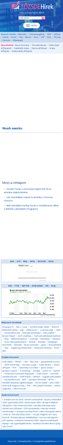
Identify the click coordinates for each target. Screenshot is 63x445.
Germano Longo (29, 364)
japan (43, 345)
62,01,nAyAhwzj (24, 336)
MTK (24, 379)
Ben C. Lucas (21, 327)
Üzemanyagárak (36, 34)
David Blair (45, 339)
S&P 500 (25, 286)
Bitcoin (28, 37)
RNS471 (18, 361)
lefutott (32, 342)
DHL (29, 385)
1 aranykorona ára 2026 (12, 399)
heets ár (7, 414)
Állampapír (18, 40)
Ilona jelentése (55, 345)
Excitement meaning (42, 348)
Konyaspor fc (8, 327)
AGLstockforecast (12, 333)
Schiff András (25, 376)
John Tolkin (54, 382)
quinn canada (47, 367)
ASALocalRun (48, 333)
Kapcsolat (12, 441)
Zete (6, 348)
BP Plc (51, 379)
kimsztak (18, 345)
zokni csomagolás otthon (50, 411)
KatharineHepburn (19, 339)
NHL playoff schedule (42, 385)
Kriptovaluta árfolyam (22, 51)
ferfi (14, 367)
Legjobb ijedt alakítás (51, 376)
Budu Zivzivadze (31, 345)
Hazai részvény (22, 45)
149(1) (58, 330)
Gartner (56, 370)
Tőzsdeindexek (39, 45)
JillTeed (36, 376)
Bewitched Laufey (9, 330)
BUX (49, 37)
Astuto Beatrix (45, 364)
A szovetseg (25, 370)
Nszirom (55, 327)
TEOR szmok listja (12, 364)
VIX (46, 286)
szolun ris (47, 370)
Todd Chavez (42, 373)
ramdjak (36, 370)
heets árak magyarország (13, 385)
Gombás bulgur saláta (39, 327)
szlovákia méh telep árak (44, 405)
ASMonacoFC (32, 330)
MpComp (34, 361)
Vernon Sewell (41, 382)
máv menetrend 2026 (22, 405)
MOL (25, 261)
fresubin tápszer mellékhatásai (24, 417)
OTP (43, 37)
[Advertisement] (31, 88)
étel (26, 361)
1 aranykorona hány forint (26, 411)
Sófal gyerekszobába (31, 333)
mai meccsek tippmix (48, 417)
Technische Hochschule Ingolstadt (19, 373)
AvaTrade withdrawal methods (47, 336)
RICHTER (42, 261)
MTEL (32, 261)
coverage (34, 339)
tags (22, 330)
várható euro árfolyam (12, 408)
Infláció (57, 34)
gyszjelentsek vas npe (50, 361)
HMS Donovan (20, 388)
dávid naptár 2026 (33, 402)
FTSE (17, 286)
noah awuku (7, 361)
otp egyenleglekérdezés (21, 423)
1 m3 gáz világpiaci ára (41, 414)
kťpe (4, 351)
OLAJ (53, 286)
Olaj (21, 37)
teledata (41, 342)
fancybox (56, 339)
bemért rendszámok (34, 399)
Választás (21, 34)
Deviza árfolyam (39, 48)
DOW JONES (37, 286)
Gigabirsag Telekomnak (21, 348)
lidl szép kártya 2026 (21, 414)
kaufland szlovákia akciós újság (46, 423)
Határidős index (21, 48)
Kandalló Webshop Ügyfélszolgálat (17, 382)
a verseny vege (46, 330)
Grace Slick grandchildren (15, 342)
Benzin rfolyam (8, 336)
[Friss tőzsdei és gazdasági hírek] (31, 5)
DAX (10, 286)
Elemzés (6, 40)
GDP (49, 34)
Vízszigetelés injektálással (44, 441)
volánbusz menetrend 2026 (26, 420)
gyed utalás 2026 (15, 402)
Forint (13, 37)
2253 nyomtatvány (31, 408)
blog (6, 339)
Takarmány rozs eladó (28, 367)
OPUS (51, 261)
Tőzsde (57, 37)
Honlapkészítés (24, 441)
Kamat (6, 37)
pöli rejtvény (7, 420)
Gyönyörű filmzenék (37, 379)
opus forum (7, 426)
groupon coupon (9, 370)
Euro (36, 37)
